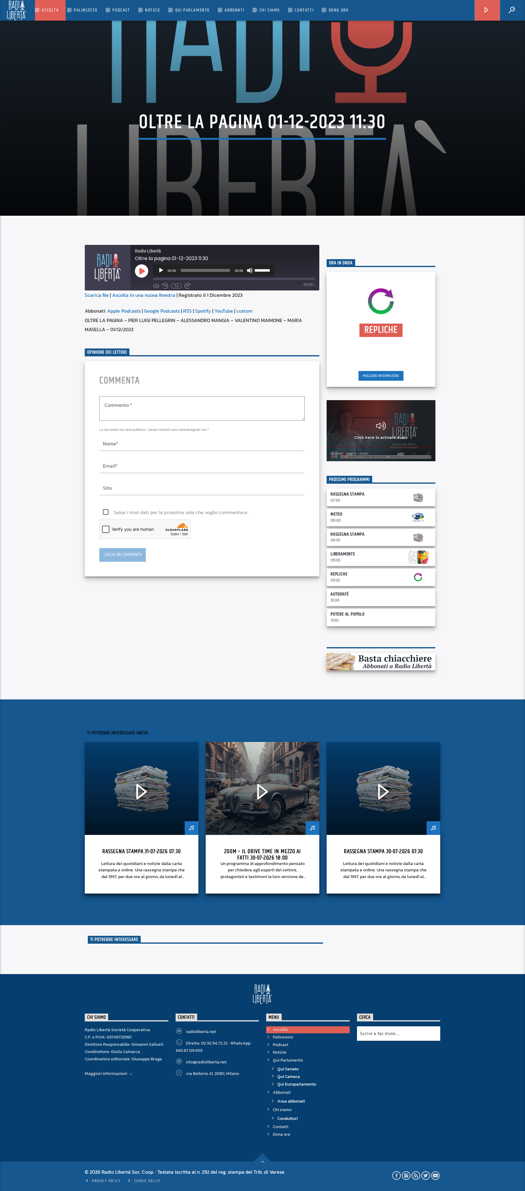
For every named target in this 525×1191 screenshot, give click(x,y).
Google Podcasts (162, 310)
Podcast (121, 10)
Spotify (203, 310)
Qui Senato (288, 1069)
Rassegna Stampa (348, 494)
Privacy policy (106, 1181)
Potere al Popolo (348, 614)
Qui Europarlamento (296, 1084)
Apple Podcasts (124, 310)
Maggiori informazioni (381, 376)
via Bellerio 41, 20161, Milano (212, 1073)
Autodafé (339, 594)
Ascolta (50, 10)
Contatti (304, 10)
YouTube (223, 310)
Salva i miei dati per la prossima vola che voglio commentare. (181, 512)
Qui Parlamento (192, 10)
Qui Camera (288, 1076)
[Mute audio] (156, 286)
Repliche (339, 574)
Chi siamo (269, 10)
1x (176, 286)
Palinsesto (86, 10)
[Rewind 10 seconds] (165, 286)
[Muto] (250, 270)
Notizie (152, 10)
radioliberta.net (201, 1031)
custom (244, 310)
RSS (187, 310)
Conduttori (287, 1118)
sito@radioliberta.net (206, 1062)
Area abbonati (291, 1101)
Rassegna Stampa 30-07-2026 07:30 (383, 851)
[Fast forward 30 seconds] (187, 286)
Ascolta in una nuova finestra (143, 295)
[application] (214, 270)
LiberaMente (343, 554)
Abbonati (234, 10)
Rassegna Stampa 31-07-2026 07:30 (141, 851)
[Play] (161, 270)
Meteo (336, 514)
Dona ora (339, 10)
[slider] (263, 269)
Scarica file (97, 295)
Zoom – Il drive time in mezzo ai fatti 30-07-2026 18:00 (262, 854)
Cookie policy (147, 1181)
